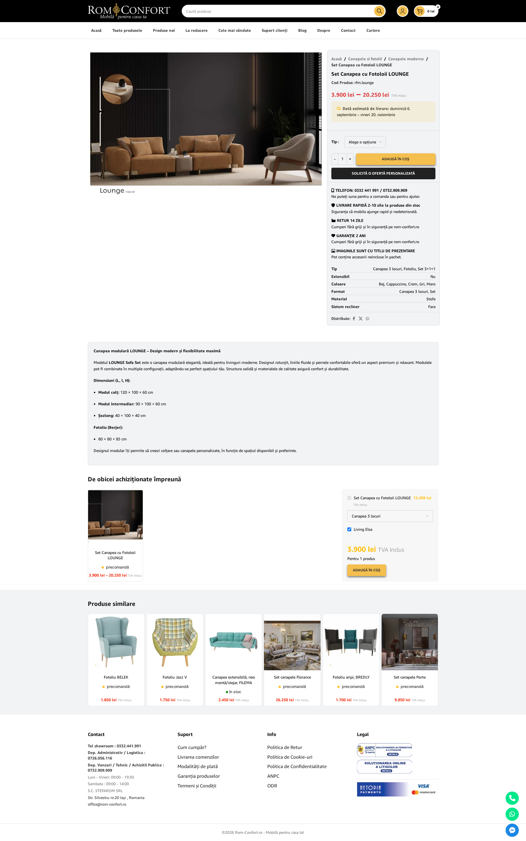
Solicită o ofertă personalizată (383, 173)
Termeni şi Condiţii (197, 786)
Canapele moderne (406, 58)
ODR (272, 786)
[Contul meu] (402, 11)
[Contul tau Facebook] (353, 318)
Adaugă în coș (395, 159)
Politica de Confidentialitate (297, 766)
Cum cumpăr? (192, 747)
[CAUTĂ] (379, 11)
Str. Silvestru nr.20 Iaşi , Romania (116, 797)
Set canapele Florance (292, 677)
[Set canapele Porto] (410, 642)
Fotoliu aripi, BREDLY (351, 677)
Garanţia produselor (199, 776)
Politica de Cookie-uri (289, 757)
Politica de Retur (284, 747)
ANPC (273, 776)
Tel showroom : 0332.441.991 (114, 745)
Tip (334, 141)
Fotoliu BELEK (116, 677)
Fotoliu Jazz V (175, 677)
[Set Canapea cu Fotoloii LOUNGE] (115, 517)
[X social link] (360, 318)
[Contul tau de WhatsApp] (367, 318)
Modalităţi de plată (198, 766)
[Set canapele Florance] (292, 642)
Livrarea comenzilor (198, 757)
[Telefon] (512, 798)
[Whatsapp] (512, 814)
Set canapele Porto (410, 677)
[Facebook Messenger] (512, 830)
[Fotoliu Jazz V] (175, 642)
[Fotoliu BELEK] (116, 642)
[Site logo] (129, 10)
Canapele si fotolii (365, 58)
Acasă (336, 58)
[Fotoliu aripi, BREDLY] (351, 642)
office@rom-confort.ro (107, 804)
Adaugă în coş (366, 570)
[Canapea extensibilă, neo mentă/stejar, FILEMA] (233, 642)
